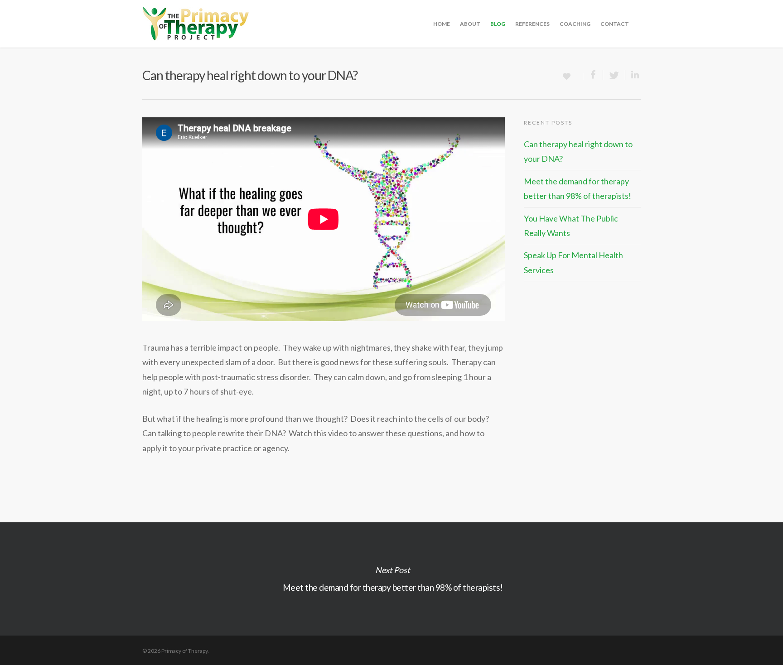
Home (441, 23)
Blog (497, 23)
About (470, 23)
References (532, 23)
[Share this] (593, 75)
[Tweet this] (614, 75)
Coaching (575, 23)
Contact (614, 23)
